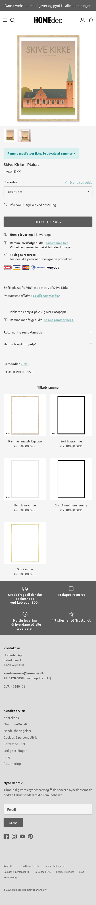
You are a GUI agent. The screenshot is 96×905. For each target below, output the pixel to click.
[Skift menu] (5, 20)
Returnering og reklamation (24, 332)
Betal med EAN (14, 744)
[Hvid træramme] (25, 479)
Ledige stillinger (15, 750)
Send (13, 822)
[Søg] (15, 20)
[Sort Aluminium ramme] (71, 479)
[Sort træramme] (71, 415)
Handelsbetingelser (17, 731)
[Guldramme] (25, 543)
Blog (7, 757)
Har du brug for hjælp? (20, 344)
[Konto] (81, 20)
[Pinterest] (30, 836)
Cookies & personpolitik (20, 737)
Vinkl (24, 364)
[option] (48, 78)
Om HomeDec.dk (15, 724)
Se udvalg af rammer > (58, 153)
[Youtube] (22, 836)
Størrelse (10, 182)
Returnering (12, 763)
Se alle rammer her (46, 295)
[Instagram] (14, 836)
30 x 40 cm (14, 192)
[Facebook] (6, 836)
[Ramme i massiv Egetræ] (25, 415)
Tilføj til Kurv (48, 222)
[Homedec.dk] (48, 20)
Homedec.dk (19, 889)
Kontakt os (11, 718)
